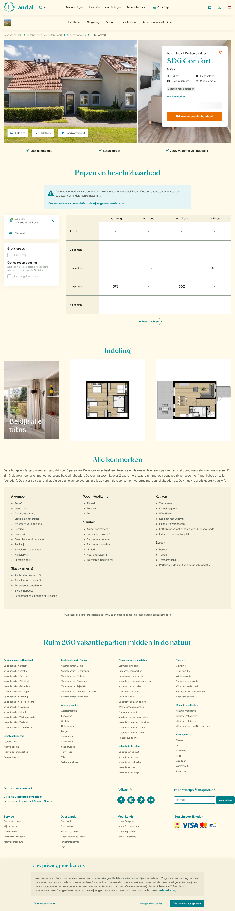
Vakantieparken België (72, 665)
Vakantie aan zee (127, 767)
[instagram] (131, 802)
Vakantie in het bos (128, 757)
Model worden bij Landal (73, 836)
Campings (163, 7)
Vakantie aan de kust (129, 751)
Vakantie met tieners (186, 721)
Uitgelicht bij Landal (14, 735)
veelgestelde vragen (27, 796)
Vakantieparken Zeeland (16, 722)
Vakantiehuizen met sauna (132, 727)
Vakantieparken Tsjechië (73, 686)
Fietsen (180, 740)
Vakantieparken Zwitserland (74, 696)
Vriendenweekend (185, 696)
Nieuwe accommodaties (16, 751)
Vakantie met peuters (186, 715)
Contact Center (43, 801)
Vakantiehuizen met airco (131, 732)
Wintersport (182, 766)
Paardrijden (181, 750)
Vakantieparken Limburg (16, 696)
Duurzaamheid (68, 826)
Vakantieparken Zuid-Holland (18, 727)
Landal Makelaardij (127, 836)
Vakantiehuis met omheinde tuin (135, 681)
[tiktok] (141, 802)
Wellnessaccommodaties (131, 706)
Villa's (64, 757)
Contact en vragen (13, 821)
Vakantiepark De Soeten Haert (187, 53)
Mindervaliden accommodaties (134, 717)
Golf (178, 745)
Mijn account (10, 826)
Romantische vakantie (187, 681)
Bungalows (66, 715)
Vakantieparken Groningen (17, 691)
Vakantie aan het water (130, 762)
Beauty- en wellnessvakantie (190, 691)
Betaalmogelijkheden (14, 836)
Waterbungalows (69, 762)
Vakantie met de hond (187, 686)
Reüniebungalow (127, 696)
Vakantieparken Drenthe (16, 671)
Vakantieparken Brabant (15, 665)
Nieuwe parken (11, 746)
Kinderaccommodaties (130, 686)
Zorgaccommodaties (129, 712)
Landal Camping (126, 821)
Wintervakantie (183, 676)
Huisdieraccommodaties (131, 676)
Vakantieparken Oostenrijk (74, 681)
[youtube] (151, 802)
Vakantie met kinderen (187, 705)
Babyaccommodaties (129, 665)
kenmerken (176, 96)
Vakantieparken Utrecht (15, 712)
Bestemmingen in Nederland (18, 660)
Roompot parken (12, 757)
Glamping (181, 665)
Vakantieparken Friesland (16, 681)
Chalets (65, 721)
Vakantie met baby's (186, 710)
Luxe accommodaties (129, 691)
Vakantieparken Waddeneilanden (20, 717)
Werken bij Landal (69, 831)
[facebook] (122, 802)
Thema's (180, 660)
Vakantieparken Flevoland (16, 676)
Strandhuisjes (68, 746)
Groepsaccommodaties (130, 671)
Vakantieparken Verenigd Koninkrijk (78, 691)
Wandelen (181, 760)
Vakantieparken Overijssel (16, 706)
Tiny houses (67, 751)
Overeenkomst (11, 831)
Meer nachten (150, 321)
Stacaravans (67, 741)
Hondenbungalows (128, 737)
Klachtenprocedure (13, 841)
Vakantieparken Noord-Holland (19, 701)
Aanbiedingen (113, 7)
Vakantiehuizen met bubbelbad (134, 722)
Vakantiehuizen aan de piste (133, 701)
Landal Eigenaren (126, 831)
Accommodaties (69, 705)
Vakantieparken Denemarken (75, 671)
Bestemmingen (75, 7)
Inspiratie (94, 7)
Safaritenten (67, 736)
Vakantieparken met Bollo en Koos (193, 726)
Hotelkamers (67, 726)
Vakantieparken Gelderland (17, 686)
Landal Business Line (128, 826)
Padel (179, 755)
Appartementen (69, 710)
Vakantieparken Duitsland (73, 676)
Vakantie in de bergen (129, 772)
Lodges (65, 731)
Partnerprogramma (70, 841)
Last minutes (10, 741)
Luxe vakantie (183, 671)
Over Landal (67, 821)
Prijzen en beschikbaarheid (194, 116)
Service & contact (136, 7)
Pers (63, 846)
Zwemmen (181, 771)
